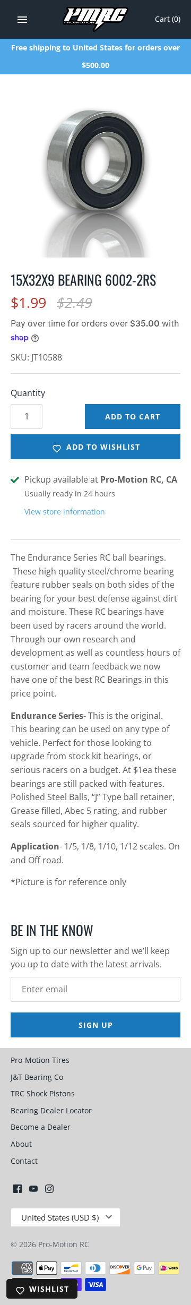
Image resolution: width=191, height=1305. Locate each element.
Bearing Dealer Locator (51, 1110)
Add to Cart (132, 416)
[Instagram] (49, 1191)
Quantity (28, 393)
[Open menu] (22, 19)
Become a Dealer (41, 1127)
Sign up (96, 1025)
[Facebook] (17, 1191)
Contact (24, 1161)
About (21, 1144)
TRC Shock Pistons (43, 1093)
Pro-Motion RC (63, 1244)
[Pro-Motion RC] (96, 19)
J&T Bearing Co (37, 1077)
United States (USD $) (60, 1217)
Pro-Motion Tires (40, 1060)
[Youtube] (33, 1191)
